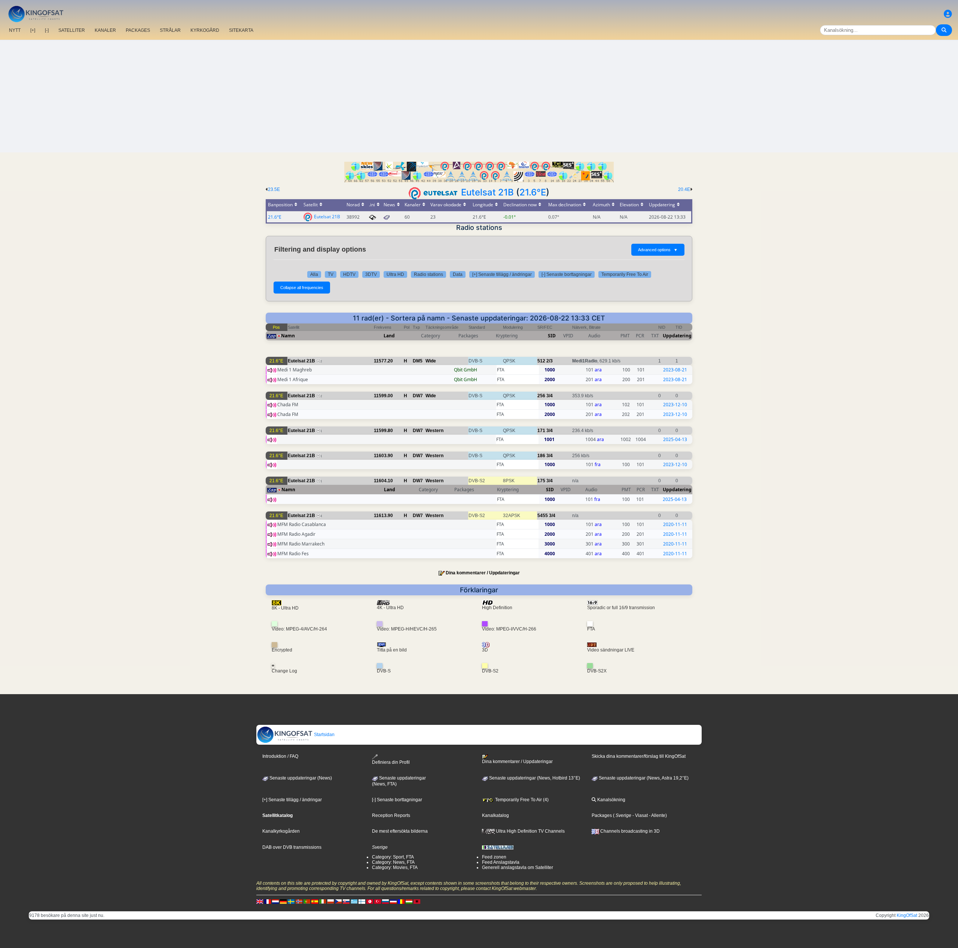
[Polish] (330, 901)
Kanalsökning (610, 799)
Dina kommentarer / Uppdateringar (483, 572)
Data (458, 274)
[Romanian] (401, 901)
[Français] (267, 901)
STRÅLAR (170, 30)
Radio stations (428, 274)
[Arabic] (369, 901)
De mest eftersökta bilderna (400, 831)
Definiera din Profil (391, 762)
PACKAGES (138, 30)
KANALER (105, 30)
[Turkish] (377, 901)
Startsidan (324, 734)
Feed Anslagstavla (500, 862)
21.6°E (532, 192)
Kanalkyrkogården (281, 831)
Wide (430, 361)
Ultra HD (395, 274)
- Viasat (639, 815)
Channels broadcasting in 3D (629, 831)
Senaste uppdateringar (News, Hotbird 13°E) (534, 778)
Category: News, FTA (393, 862)
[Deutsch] (283, 901)
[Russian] (385, 901)
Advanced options (658, 249)
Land (389, 335)
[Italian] (322, 901)
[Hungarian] (409, 901)
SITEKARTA (241, 30)
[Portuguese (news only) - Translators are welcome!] (306, 901)
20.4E (684, 189)
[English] (259, 901)
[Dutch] (275, 901)
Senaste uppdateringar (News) (300, 778)
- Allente (656, 815)
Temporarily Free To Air (624, 274)
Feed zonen (494, 857)
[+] (32, 30)
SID (552, 335)
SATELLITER (71, 30)
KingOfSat (907, 915)
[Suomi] (362, 901)
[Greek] (354, 901)
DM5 (417, 361)
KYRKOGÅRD (204, 30)
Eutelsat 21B (487, 192)
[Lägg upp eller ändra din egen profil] (948, 14)
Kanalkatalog (495, 815)
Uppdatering (677, 335)
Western (434, 430)
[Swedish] (291, 901)
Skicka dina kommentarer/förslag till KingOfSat (639, 756)
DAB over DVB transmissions (291, 847)
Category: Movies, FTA (395, 867)
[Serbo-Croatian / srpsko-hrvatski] (393, 901)
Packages (602, 815)
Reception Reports (391, 815)
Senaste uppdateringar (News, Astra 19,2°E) (643, 778)
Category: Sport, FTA (393, 857)
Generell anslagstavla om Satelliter (517, 867)
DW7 (418, 395)
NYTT (15, 30)
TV (330, 274)
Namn (288, 335)
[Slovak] (346, 901)
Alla (314, 274)
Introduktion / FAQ (280, 756)
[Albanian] (417, 901)
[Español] (314, 901)
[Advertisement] (479, 96)
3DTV (371, 274)
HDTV (349, 274)
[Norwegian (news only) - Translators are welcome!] (299, 901)
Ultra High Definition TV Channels (530, 831)
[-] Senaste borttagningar (566, 274)
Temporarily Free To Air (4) (521, 799)
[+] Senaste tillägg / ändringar (502, 274)
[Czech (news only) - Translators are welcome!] (338, 901)
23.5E (274, 189)
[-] (47, 30)
